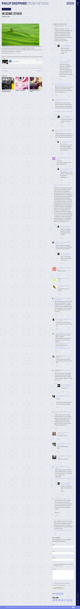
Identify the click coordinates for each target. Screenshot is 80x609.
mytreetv (57, 333)
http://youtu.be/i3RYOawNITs (62, 343)
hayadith (58, 157)
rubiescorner (57, 184)
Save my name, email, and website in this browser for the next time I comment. (63, 565)
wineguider (57, 466)
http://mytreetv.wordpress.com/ (62, 348)
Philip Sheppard (14, 3)
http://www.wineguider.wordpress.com (64, 478)
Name (53, 544)
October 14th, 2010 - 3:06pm (62, 85)
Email (53, 551)
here (5, 56)
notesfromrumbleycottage (61, 242)
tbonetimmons (63, 61)
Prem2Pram (58, 130)
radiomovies (63, 45)
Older (5, 70)
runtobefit (57, 99)
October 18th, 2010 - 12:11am (66, 520)
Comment (54, 569)
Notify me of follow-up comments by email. (62, 583)
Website (53, 557)
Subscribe (70, 3)
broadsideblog (60, 432)
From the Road (38, 3)
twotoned (58, 395)
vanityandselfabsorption (60, 298)
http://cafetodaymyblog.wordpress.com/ (63, 530)
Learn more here (52, 607)
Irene (59, 285)
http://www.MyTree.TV (60, 346)
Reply (55, 44)
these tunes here (17, 53)
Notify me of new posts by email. (60, 585)
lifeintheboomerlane (60, 319)
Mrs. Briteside (57, 411)
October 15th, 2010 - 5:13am (66, 333)
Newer (39, 70)
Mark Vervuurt (60, 443)
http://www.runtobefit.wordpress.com (63, 111)
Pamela (59, 267)
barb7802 (56, 520)
